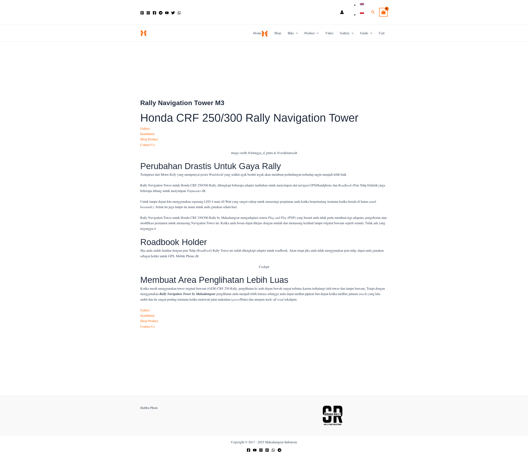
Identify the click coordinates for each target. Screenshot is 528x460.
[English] (362, 5)
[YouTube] (167, 13)
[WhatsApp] (179, 13)
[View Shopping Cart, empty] (383, 12)
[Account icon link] (342, 12)
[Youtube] (255, 450)
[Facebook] (154, 13)
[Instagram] (148, 13)
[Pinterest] (142, 13)
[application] (296, 33)
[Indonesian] (362, 14)
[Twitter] (173, 13)
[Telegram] (161, 13)
